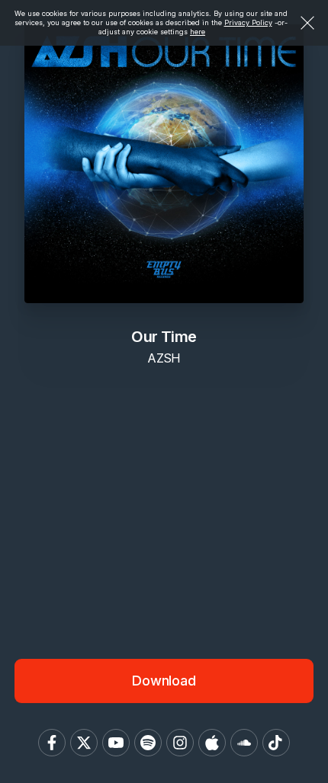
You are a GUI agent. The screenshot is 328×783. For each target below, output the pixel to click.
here (197, 31)
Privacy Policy (248, 22)
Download (164, 681)
